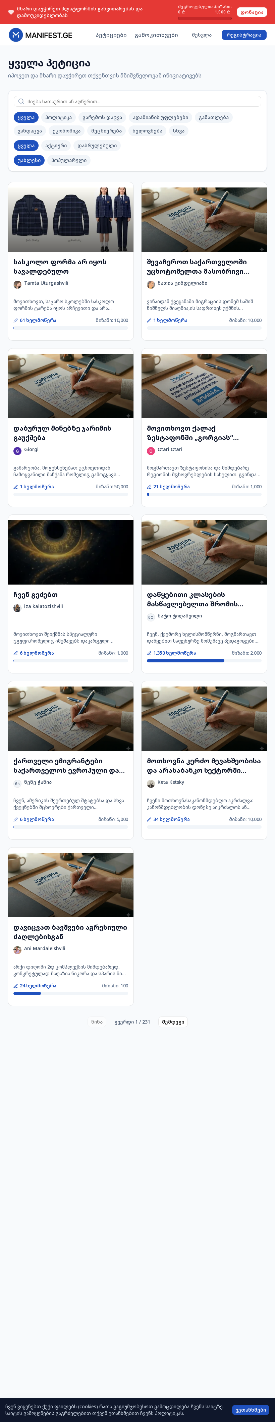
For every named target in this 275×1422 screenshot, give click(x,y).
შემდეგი (173, 1022)
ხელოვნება (147, 130)
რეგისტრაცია (244, 35)
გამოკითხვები (156, 35)
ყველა (26, 117)
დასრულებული (97, 145)
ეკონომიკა (66, 130)
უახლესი (29, 160)
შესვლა (202, 35)
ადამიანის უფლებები (160, 117)
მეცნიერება (106, 130)
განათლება (214, 117)
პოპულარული (69, 160)
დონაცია (252, 12)
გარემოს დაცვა (102, 117)
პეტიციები (111, 35)
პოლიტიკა (58, 117)
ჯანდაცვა (30, 130)
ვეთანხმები (250, 1410)
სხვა (178, 130)
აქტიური (56, 145)
